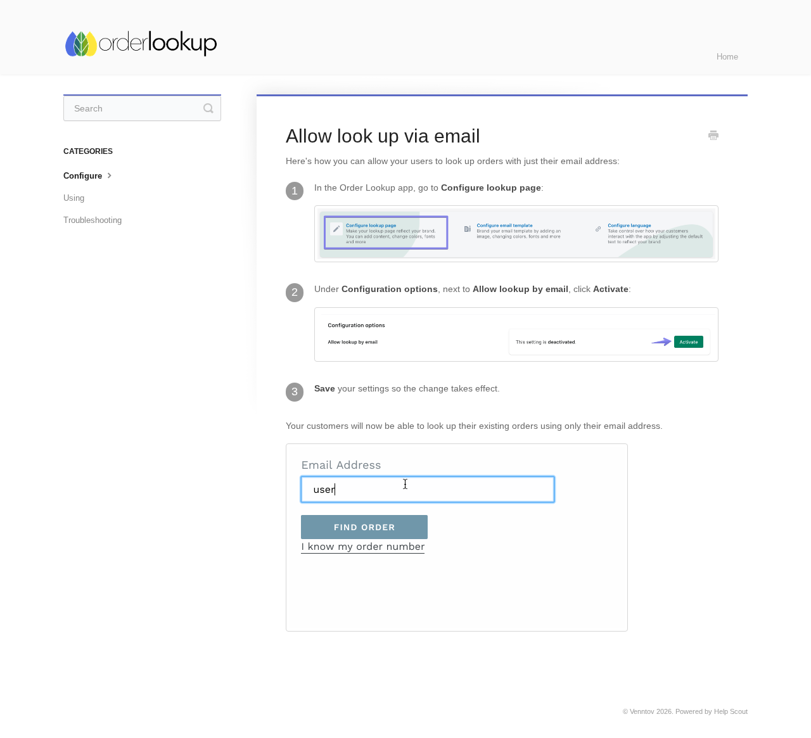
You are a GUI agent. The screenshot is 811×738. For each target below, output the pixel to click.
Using (73, 198)
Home (727, 56)
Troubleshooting (92, 220)
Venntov (642, 711)
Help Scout (731, 711)
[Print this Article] (713, 137)
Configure (84, 176)
